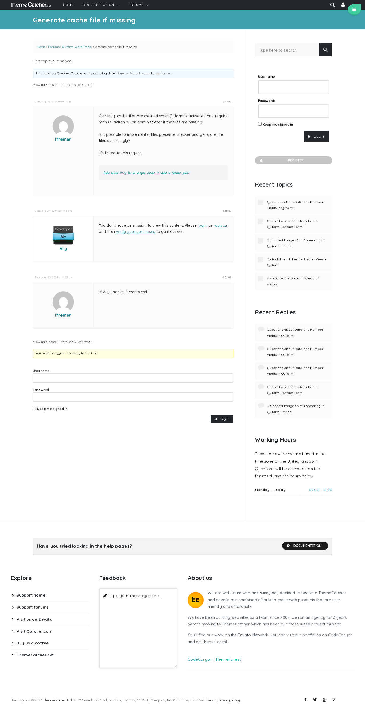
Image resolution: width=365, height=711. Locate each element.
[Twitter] (315, 699)
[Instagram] (333, 699)
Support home (31, 595)
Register (296, 160)
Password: (41, 390)
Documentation (307, 546)
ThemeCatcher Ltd (57, 700)
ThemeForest (228, 659)
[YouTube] (324, 699)
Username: (42, 371)
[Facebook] (305, 699)
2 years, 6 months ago (133, 73)
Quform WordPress (76, 47)
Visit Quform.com (34, 631)
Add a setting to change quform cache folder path (146, 172)
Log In (225, 419)
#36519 (227, 277)
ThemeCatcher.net (35, 655)
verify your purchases (135, 231)
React (211, 700)
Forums (54, 47)
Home (41, 47)
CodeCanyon (200, 659)
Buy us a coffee (33, 643)
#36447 (227, 101)
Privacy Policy (229, 700)
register (220, 225)
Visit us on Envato (34, 619)
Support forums (33, 607)
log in (203, 225)
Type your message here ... (135, 595)
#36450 (227, 210)
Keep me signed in (52, 409)
